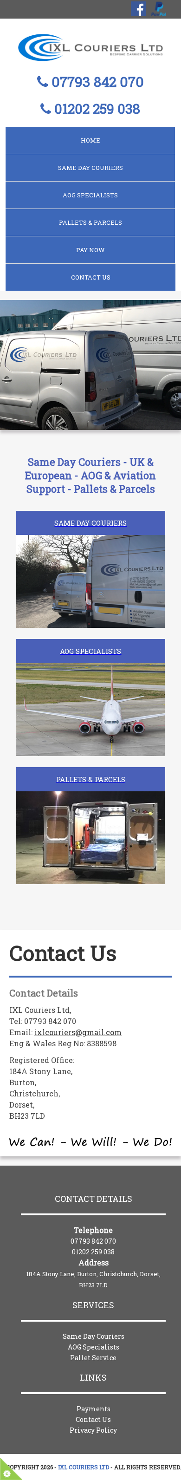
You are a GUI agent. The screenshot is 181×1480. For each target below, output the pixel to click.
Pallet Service (93, 1357)
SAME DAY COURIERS (90, 167)
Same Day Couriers (93, 1336)
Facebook (138, 8)
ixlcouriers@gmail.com (78, 1032)
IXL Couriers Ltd (83, 1467)
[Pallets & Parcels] (90, 803)
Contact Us (90, 277)
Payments (93, 1408)
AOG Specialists (93, 1347)
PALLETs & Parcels (90, 222)
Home (90, 140)
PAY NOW (90, 250)
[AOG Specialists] (90, 675)
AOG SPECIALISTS (90, 195)
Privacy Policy (93, 1430)
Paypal (158, 8)
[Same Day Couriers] (90, 547)
